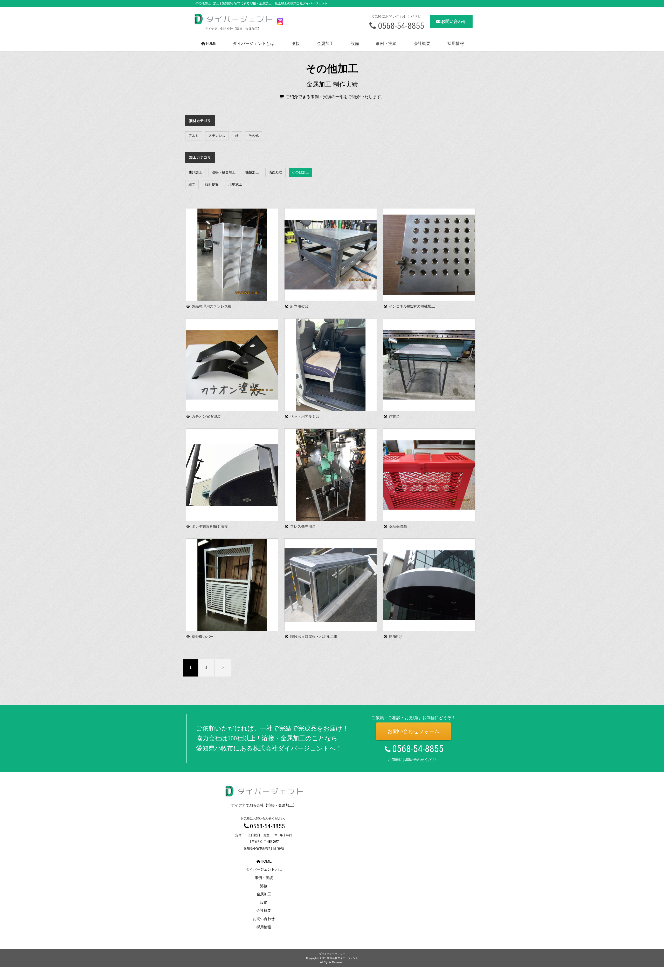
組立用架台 (299, 306)
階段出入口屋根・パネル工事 (313, 636)
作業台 (394, 416)
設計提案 (212, 184)
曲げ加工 (195, 172)
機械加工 (252, 172)
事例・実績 (386, 43)
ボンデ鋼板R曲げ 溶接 (210, 526)
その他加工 (300, 172)
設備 (355, 43)
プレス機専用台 (303, 526)
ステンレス (217, 136)
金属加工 (325, 43)
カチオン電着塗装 (206, 416)
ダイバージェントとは (253, 43)
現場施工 (235, 184)
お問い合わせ (453, 21)
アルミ (194, 136)
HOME (211, 43)
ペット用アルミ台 (304, 416)
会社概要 (422, 43)
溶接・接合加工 (224, 172)
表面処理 (275, 172)
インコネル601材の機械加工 (412, 306)
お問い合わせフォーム (627, 939)
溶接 (296, 43)
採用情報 (455, 43)
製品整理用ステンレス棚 (212, 306)
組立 (192, 184)
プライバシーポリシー (332, 953)
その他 (253, 136)
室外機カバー (202, 636)
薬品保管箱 (398, 526)
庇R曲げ (395, 636)
